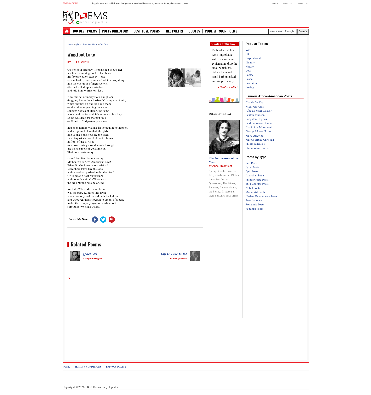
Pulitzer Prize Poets (257, 179)
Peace (249, 79)
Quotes (194, 31)
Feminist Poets (254, 208)
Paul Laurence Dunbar (259, 123)
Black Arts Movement (259, 127)
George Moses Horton (259, 131)
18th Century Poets (257, 184)
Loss (248, 70)
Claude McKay (255, 102)
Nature (250, 66)
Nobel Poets (253, 188)
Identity (250, 62)
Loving (250, 87)
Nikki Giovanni (255, 106)
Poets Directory (115, 31)
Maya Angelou (255, 135)
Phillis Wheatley (255, 143)
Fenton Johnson (255, 115)
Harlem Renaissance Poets (261, 196)
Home (66, 366)
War (248, 50)
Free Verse (252, 83)
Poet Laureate (254, 200)
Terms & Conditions (88, 366)
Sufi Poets (251, 163)
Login (275, 3)
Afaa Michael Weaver (258, 110)
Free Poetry (174, 31)
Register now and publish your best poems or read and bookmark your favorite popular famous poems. (140, 3)
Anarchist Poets (255, 175)
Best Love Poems (147, 31)
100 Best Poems (85, 31)
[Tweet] (103, 219)
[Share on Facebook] (95, 219)
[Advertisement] (263, 16)
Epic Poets (252, 171)
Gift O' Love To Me (174, 253)
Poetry (249, 75)
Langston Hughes (256, 119)
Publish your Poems (221, 31)
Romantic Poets (255, 204)
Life (248, 54)
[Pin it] (112, 219)
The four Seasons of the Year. (223, 160)
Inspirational (253, 58)
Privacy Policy (116, 366)
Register (287, 3)
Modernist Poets (255, 192)
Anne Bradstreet (222, 165)
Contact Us (303, 3)
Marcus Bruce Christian (260, 139)
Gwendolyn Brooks (257, 148)
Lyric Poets (252, 167)
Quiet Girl (90, 253)
